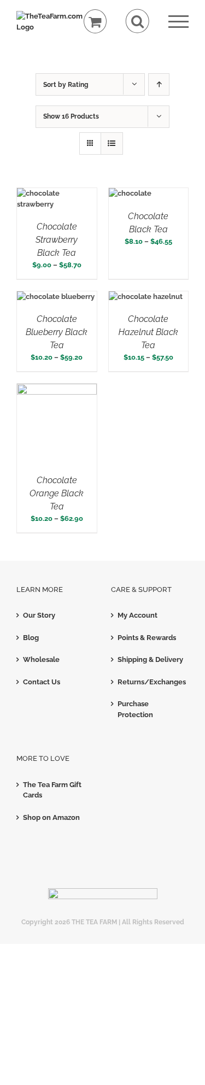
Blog (31, 638)
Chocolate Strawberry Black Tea (57, 239)
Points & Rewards (147, 638)
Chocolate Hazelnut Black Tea (148, 332)
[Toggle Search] (137, 21)
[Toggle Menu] (178, 21)
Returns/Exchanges (151, 682)
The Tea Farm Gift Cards (52, 790)
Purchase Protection (135, 709)
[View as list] (111, 143)
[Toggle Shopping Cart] (95, 21)
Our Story (39, 615)
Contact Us (41, 682)
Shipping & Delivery (150, 659)
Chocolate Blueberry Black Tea (56, 332)
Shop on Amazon (51, 817)
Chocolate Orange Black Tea (57, 493)
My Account (137, 615)
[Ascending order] (158, 84)
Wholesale (41, 659)
